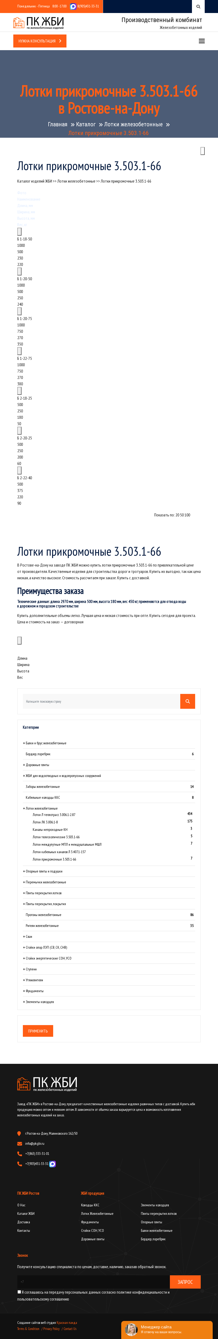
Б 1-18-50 (24, 238)
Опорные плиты (151, 1222)
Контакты (23, 1230)
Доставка (23, 1222)
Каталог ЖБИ (26, 1213)
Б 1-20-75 (24, 318)
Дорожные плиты (92, 1239)
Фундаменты (90, 1222)
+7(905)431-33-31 (37, 1163)
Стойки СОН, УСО (92, 1230)
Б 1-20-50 (24, 278)
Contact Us (70, 1329)
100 (187, 514)
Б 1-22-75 (24, 358)
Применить (38, 1031)
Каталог (86, 124)
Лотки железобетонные (133, 124)
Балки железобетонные (157, 1230)
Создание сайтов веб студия (37, 1322)
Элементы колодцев (155, 1205)
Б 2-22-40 (24, 477)
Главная (58, 124)
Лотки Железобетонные (97, 1213)
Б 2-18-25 (24, 398)
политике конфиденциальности (141, 1292)
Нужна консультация (37, 41)
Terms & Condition (28, 1329)
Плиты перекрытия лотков (159, 1213)
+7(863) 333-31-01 (37, 1153)
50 (182, 514)
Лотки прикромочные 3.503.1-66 (126, 181)
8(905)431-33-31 (88, 6)
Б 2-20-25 (24, 437)
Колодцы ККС (90, 1205)
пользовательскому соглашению (43, 1299)
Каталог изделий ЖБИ (34, 181)
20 (177, 514)
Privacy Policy (51, 1329)
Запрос (185, 1281)
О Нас (21, 1205)
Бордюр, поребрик (153, 1239)
